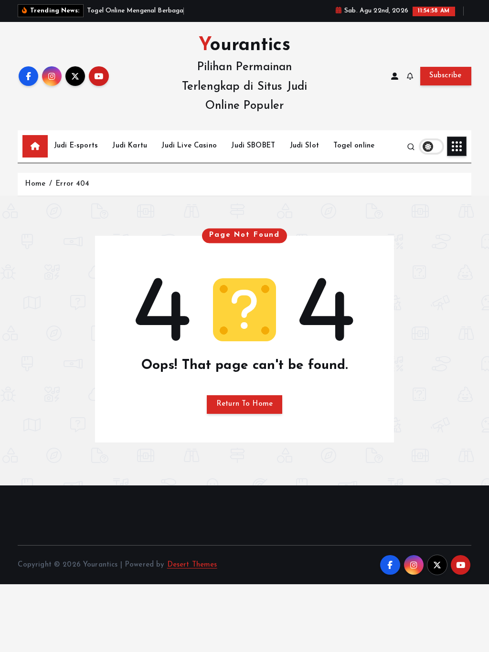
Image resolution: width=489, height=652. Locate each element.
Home (35, 184)
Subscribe (445, 75)
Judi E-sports (76, 145)
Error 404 (72, 184)
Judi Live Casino (188, 145)
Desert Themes (192, 564)
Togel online (353, 145)
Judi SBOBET (253, 145)
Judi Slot (304, 145)
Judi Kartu (129, 145)
